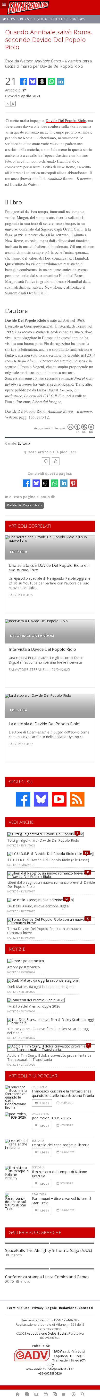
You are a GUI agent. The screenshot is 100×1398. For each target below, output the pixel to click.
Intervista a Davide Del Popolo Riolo (42, 649)
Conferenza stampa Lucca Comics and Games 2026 (47, 1279)
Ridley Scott (26, 19)
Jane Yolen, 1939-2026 (51, 1117)
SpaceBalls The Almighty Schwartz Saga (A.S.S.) (48, 1250)
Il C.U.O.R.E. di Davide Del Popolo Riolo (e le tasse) (48, 860)
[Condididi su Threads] (42, 81)
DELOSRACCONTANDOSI (32, 635)
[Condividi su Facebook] (23, 81)
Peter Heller (58, 19)
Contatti (86, 1308)
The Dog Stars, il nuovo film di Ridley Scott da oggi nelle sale (48, 1030)
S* (24, 90)
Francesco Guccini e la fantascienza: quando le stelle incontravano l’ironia (63, 1093)
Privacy (37, 1308)
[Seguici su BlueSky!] (41, 799)
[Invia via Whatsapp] (51, 81)
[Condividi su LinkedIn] (61, 81)
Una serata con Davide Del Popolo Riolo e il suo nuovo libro (49, 568)
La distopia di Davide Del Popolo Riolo (44, 723)
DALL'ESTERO (41, 1113)
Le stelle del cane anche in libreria (61, 1144)
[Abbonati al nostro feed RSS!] (77, 799)
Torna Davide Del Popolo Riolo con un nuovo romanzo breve (44, 930)
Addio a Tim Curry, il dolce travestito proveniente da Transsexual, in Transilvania (49, 1057)
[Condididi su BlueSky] (33, 81)
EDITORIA (18, 551)
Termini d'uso (18, 1308)
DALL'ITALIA (39, 1086)
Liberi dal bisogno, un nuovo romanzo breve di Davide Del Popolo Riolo (51, 884)
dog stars (77, 19)
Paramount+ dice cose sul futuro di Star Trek (62, 1200)
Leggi (44, 1103)
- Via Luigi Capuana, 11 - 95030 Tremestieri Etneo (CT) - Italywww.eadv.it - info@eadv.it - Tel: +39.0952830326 (56, 1362)
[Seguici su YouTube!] (59, 799)
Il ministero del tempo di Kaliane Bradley (59, 1173)
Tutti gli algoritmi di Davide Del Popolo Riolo (43, 840)
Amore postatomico (23, 967)
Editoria (24, 443)
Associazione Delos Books (47, 1333)
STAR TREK (39, 1194)
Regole (51, 1308)
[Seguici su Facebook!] (23, 799)
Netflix (42, 19)
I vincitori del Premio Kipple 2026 (33, 1006)
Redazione (68, 1308)
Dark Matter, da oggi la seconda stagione (41, 986)
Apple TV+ (8, 19)
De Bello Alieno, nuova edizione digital (38, 906)
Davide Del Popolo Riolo (66, 120)
